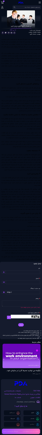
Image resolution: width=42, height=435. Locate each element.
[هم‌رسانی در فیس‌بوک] (2, 33)
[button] (38, 359)
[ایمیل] (18, 424)
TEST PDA (36, 391)
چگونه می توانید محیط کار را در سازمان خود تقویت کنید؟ (23, 370)
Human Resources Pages (12, 394)
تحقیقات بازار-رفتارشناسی (12, 391)
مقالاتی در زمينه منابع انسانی (30, 394)
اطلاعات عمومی (33, 32)
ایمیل (37, 278)
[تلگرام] (35, 412)
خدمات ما (18, 397)
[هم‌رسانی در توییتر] (5, 33)
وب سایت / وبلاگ (35, 288)
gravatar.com (16, 335)
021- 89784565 (21, 402)
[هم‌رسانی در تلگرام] (8, 33)
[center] (14, 7)
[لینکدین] (34, 424)
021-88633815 (30, 402)
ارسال (21, 325)
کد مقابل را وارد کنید (33, 313)
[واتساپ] (34, 418)
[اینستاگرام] (15, 412)
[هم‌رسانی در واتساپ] (14, 33)
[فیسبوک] (15, 418)
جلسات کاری (33, 34)
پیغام (37, 298)
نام (39, 268)
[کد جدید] (9, 317)
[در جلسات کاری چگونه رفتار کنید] (21, 384)
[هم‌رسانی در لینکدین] (11, 33)
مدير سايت (32, 30)
